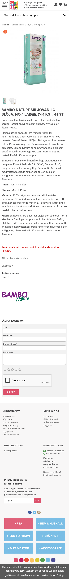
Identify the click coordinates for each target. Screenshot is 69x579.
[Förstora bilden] (34, 61)
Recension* (8, 352)
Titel (5, 327)
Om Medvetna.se (11, 434)
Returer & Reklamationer (14, 428)
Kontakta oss (9, 416)
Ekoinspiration (10, 450)
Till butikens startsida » (15, 258)
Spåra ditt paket (51, 422)
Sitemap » (7, 265)
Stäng (60, 575)
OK (37, 500)
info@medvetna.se (55, 450)
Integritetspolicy (10, 425)
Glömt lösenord (50, 419)
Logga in (47, 425)
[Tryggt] (5, 32)
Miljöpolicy (8, 431)
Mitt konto (48, 416)
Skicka (11, 392)
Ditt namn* (8, 335)
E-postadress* (10, 344)
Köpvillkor (7, 419)
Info (52, 575)
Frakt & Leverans (10, 422)
